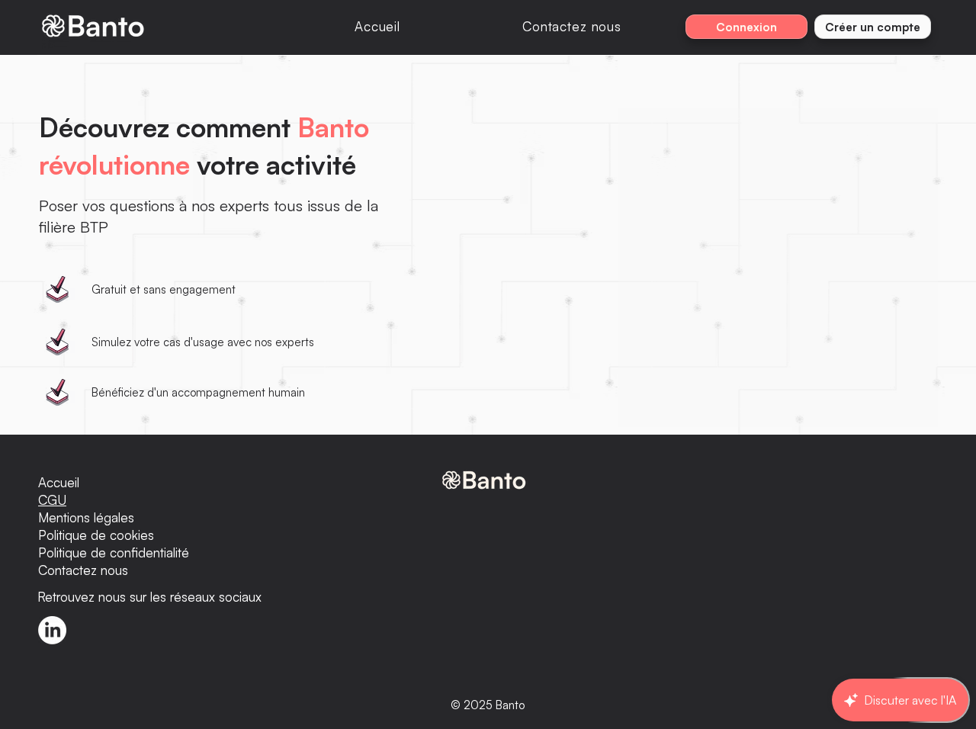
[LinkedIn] (52, 630)
